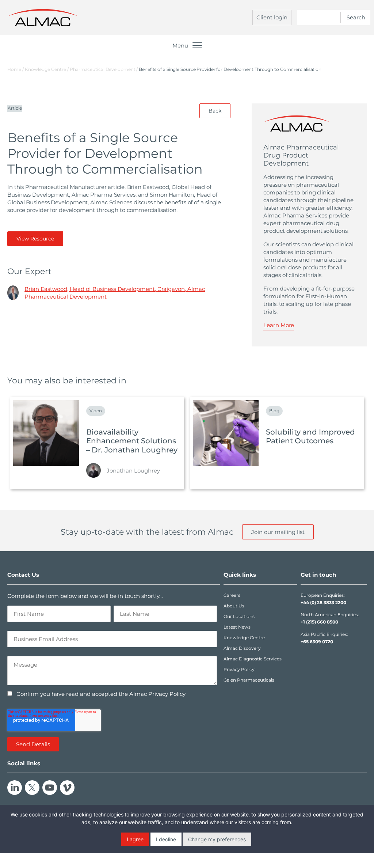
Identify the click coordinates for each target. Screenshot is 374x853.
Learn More (278, 325)
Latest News (237, 627)
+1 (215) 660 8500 (319, 622)
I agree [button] (135, 839)
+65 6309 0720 (317, 641)
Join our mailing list (278, 531)
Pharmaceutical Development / (104, 69)
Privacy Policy (239, 669)
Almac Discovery (242, 648)
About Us (234, 606)
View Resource (35, 238)
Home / (15, 69)
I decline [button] (166, 839)
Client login (271, 17)
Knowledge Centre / (47, 69)
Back (215, 110)
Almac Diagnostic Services (253, 658)
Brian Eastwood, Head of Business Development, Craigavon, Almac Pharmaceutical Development (114, 292)
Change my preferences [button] (217, 839)
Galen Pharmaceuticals (249, 680)
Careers (232, 595)
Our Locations (239, 616)
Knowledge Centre (244, 637)
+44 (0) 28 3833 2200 (323, 602)
